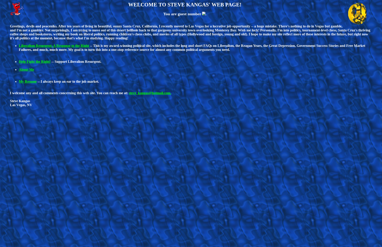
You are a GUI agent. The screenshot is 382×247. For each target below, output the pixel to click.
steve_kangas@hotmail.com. (150, 93)
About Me (26, 69)
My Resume (28, 81)
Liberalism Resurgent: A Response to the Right (54, 46)
